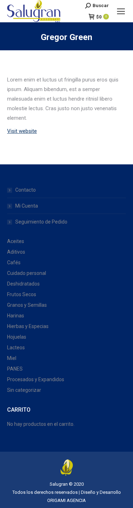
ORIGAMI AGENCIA (66, 500)
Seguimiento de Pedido (41, 222)
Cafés (14, 262)
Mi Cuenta (26, 206)
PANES (15, 369)
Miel (11, 358)
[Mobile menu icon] (121, 11)
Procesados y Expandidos (35, 379)
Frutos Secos (21, 294)
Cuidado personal (26, 273)
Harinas (15, 315)
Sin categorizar (24, 390)
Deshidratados (23, 284)
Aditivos (16, 252)
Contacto (25, 190)
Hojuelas (16, 337)
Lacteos (16, 347)
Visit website (22, 131)
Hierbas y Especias (28, 326)
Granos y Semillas (27, 305)
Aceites (15, 241)
